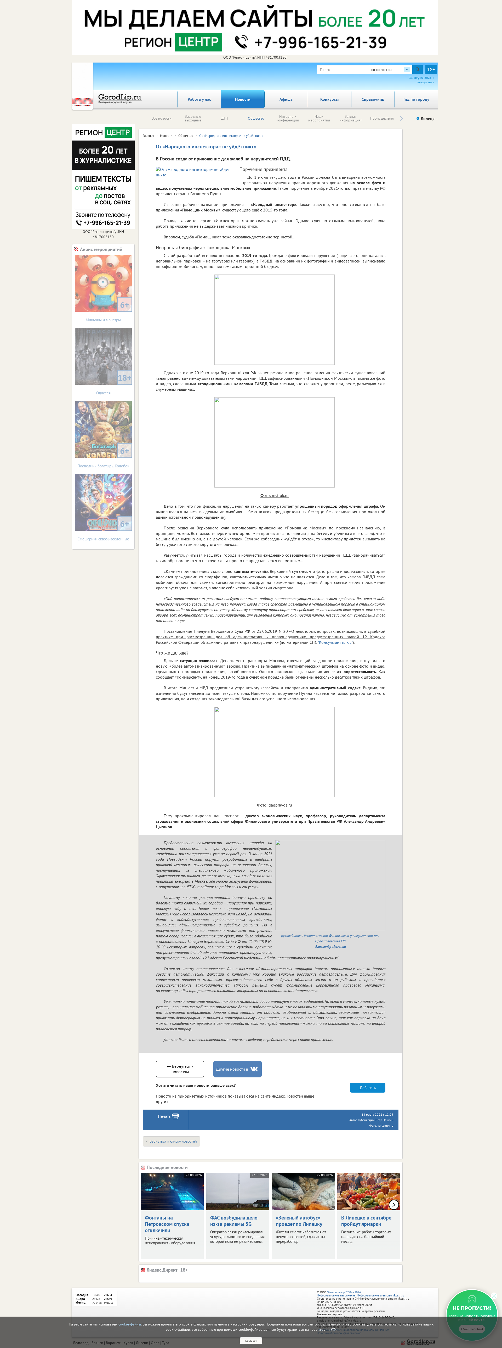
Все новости (162, 118)
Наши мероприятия (319, 118)
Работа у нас (199, 99)
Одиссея (114, 383)
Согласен (251, 1341)
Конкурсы (329, 99)
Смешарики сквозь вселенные (103, 529)
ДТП (224, 118)
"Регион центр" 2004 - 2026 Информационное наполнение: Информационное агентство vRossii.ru (360, 1293)
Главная (148, 135)
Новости (242, 99)
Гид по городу (416, 99)
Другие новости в (232, 1069)
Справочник (373, 99)
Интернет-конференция (287, 118)
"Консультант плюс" (335, 642)
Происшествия (382, 118)
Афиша (286, 99)
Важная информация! (350, 118)
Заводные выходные (193, 118)
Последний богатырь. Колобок (103, 456)
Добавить (368, 1087)
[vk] (254, 1069)
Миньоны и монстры (107, 310)
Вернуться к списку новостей (173, 1141)
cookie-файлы (129, 1324)
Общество (256, 118)
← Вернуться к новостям (180, 1069)
